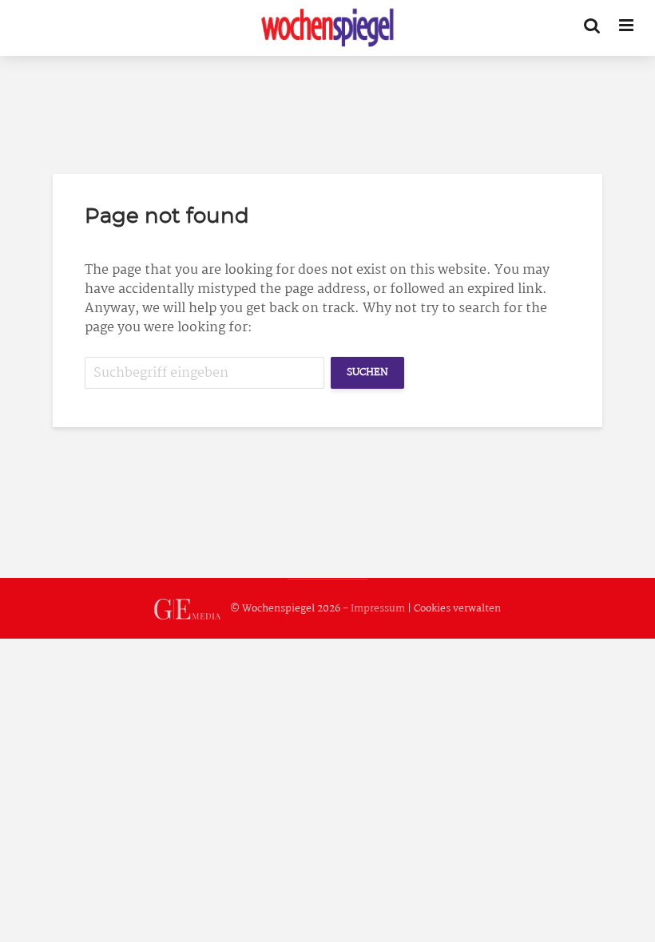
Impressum (378, 608)
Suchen (367, 372)
